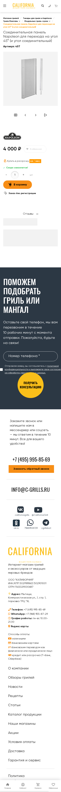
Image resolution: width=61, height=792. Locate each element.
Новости (15, 687)
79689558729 (31, 528)
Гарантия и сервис (24, 760)
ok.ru (16, 528)
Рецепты (15, 696)
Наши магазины (22, 724)
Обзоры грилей (21, 677)
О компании (18, 668)
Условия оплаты (21, 742)
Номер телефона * (24, 356)
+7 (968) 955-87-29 (37, 614)
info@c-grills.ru (30, 489)
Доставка (16, 751)
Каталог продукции (24, 714)
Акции (13, 733)
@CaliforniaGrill (40, 515)
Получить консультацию (30, 385)
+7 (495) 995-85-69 (34, 609)
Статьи (14, 705)
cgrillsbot (46, 528)
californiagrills (22, 515)
